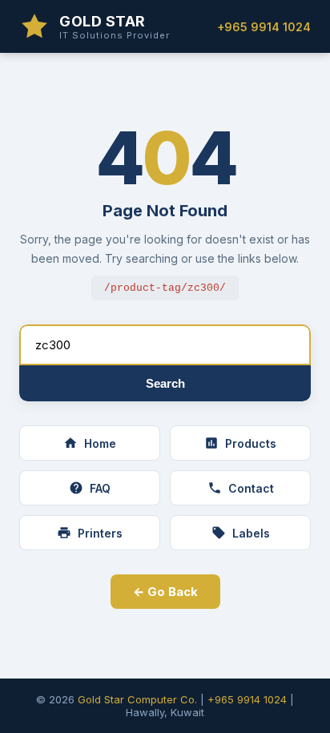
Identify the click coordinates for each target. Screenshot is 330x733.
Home (100, 443)
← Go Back (165, 591)
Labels (251, 533)
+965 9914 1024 (264, 27)
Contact (251, 488)
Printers (100, 533)
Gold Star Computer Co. (137, 699)
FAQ (100, 488)
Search (165, 383)
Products (250, 443)
